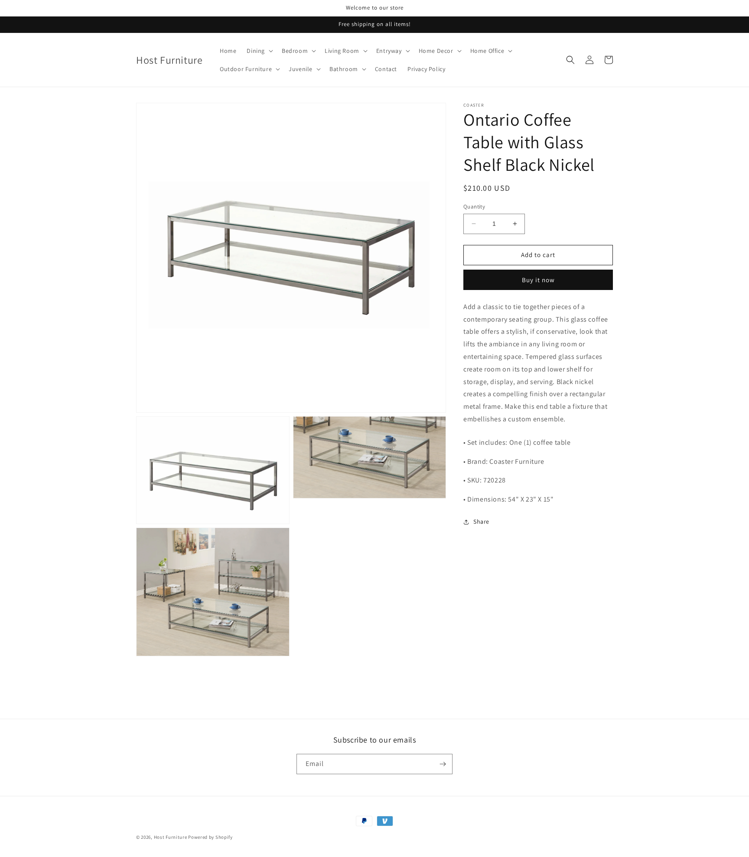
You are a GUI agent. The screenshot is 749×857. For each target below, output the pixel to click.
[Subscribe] (442, 764)
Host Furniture (170, 837)
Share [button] (481, 521)
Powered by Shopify (210, 837)
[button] (259, 51)
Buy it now (538, 280)
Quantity (474, 206)
